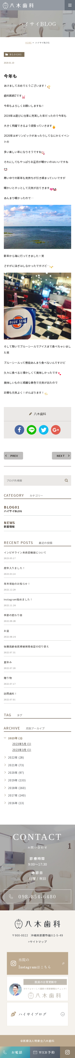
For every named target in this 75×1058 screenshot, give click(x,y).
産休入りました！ (14, 568)
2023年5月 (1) (21, 744)
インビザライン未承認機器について (25, 552)
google (56, 430)
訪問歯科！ (10, 693)
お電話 (16, 1052)
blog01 (16, 54)
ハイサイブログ (32, 1014)
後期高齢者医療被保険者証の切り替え (26, 646)
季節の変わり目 (13, 615)
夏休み (8, 662)
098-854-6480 (37, 896)
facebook (19, 430)
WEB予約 (47, 1052)
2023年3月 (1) (21, 750)
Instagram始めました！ (18, 599)
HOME (28, 42)
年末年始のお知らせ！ (17, 583)
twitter (43, 430)
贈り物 (8, 678)
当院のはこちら (34, 963)
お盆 (6, 631)
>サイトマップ (37, 942)
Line (31, 430)
